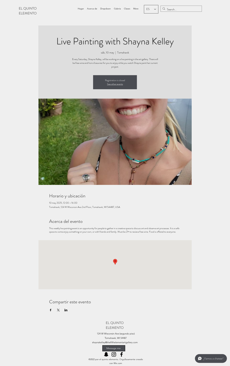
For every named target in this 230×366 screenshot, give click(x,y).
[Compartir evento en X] (58, 310)
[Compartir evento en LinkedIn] (65, 310)
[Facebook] (121, 354)
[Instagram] (114, 354)
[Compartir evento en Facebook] (50, 310)
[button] (105, 8)
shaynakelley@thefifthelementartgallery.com (115, 342)
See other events (115, 84)
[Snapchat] (106, 354)
